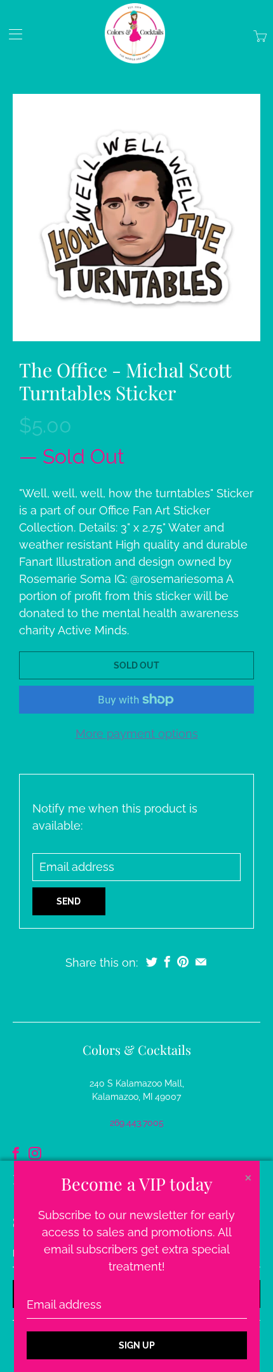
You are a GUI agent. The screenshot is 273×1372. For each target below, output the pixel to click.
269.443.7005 (137, 1123)
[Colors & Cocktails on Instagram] (35, 1153)
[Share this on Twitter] (151, 961)
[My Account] (11, 34)
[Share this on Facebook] (167, 961)
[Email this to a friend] (201, 961)
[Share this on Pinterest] (182, 961)
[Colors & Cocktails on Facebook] (16, 1153)
